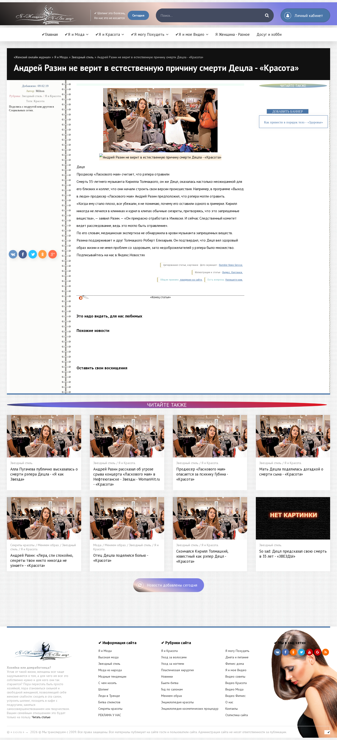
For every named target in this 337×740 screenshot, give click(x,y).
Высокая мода (108, 657)
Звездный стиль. (83, 57)
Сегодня (138, 15)
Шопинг (103, 689)
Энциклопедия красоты (177, 702)
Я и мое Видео (235, 670)
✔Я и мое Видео (189, 34)
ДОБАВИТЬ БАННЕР (287, 111)
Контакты (231, 709)
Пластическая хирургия (177, 670)
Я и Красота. (53, 96)
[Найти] (267, 15)
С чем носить (107, 683)
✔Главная (50, 34)
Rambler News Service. (231, 265)
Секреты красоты (110, 709)
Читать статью (41, 717)
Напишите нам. (234, 279)
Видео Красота (236, 683)
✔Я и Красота (107, 34)
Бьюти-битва (169, 683)
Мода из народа (110, 670)
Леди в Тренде (109, 696)
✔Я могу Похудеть (147, 34)
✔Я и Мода (74, 34)
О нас (229, 702)
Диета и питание (237, 657)
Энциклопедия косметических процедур (189, 709)
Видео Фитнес (235, 696)
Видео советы (235, 676)
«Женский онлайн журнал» (32, 57)
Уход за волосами (174, 657)
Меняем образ (171, 696)
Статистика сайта (236, 715)
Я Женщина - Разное (232, 34)
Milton (40, 91)
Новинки (167, 676)
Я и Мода (105, 651)
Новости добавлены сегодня (172, 585)
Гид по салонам (172, 689)
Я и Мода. (61, 57)
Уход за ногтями (172, 664)
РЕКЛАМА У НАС (109, 715)
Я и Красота (169, 651)
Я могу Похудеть (237, 651)
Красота (39, 101)
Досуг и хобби (269, 34)
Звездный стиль (109, 664)
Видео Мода (234, 689)
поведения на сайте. (190, 279)
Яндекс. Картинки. (232, 272)
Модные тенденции (112, 676)
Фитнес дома (234, 664)
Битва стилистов (109, 702)
